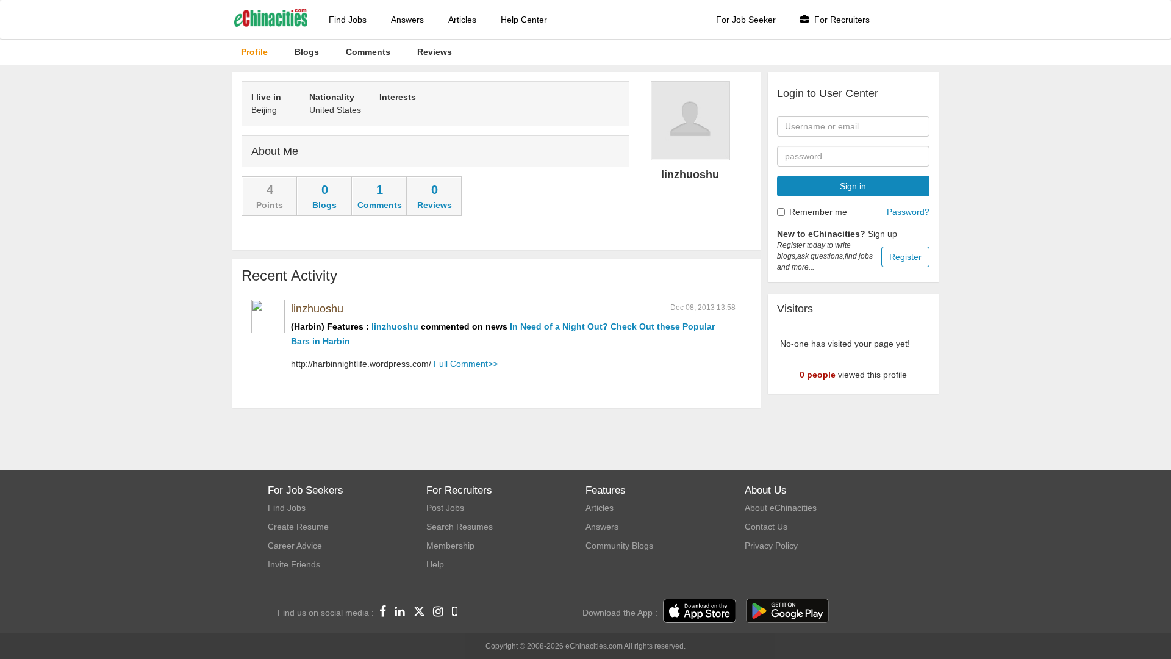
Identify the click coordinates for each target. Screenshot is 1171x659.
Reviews (434, 205)
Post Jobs (445, 508)
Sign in (853, 186)
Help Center (524, 19)
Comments (379, 205)
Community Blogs (619, 545)
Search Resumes (459, 526)
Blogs (324, 205)
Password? (908, 212)
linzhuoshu (317, 309)
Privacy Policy (771, 545)
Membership (450, 545)
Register (905, 257)
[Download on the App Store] (699, 611)
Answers (407, 19)
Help (435, 564)
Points (269, 205)
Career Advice (295, 545)
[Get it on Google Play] (787, 611)
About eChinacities (781, 508)
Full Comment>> (466, 364)
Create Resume (298, 526)
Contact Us (766, 526)
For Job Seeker (746, 19)
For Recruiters (841, 19)
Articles (462, 19)
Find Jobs (348, 19)
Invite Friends (294, 564)
